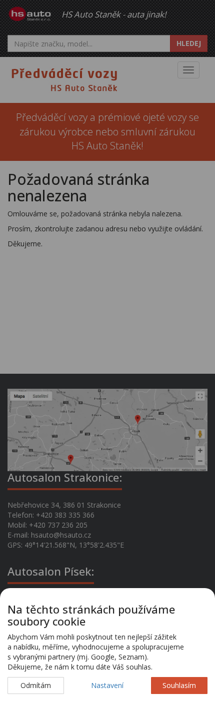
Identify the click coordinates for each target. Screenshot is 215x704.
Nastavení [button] (107, 685)
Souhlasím (179, 685)
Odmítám (35, 685)
